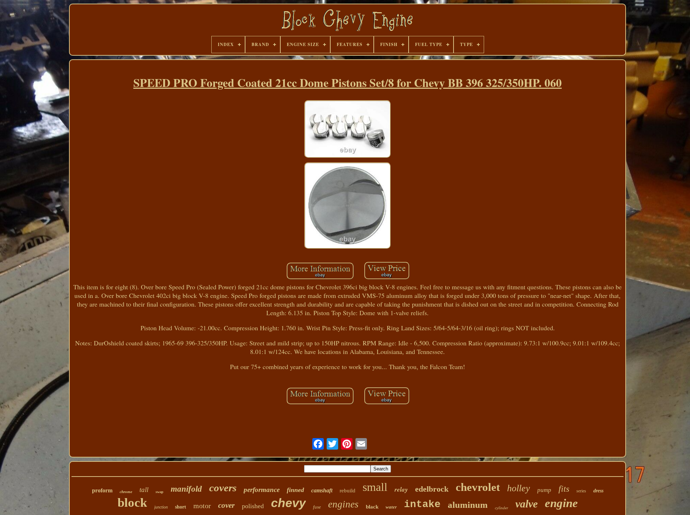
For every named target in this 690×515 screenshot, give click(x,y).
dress (598, 490)
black (372, 507)
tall (143, 489)
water (391, 507)
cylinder (501, 508)
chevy (288, 503)
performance (262, 489)
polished (253, 506)
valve (526, 504)
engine (561, 503)
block (132, 503)
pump (544, 490)
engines (343, 504)
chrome (126, 491)
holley (518, 488)
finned (295, 489)
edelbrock (431, 488)
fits (563, 488)
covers (222, 487)
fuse (317, 507)
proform (102, 490)
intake (422, 504)
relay (401, 489)
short (180, 507)
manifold (186, 488)
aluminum (468, 505)
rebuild (347, 490)
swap (160, 492)
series (581, 490)
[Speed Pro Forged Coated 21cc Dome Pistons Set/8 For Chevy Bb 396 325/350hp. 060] (347, 130)
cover (226, 505)
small (375, 486)
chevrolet (478, 487)
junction (161, 507)
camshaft (321, 490)
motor (202, 506)
